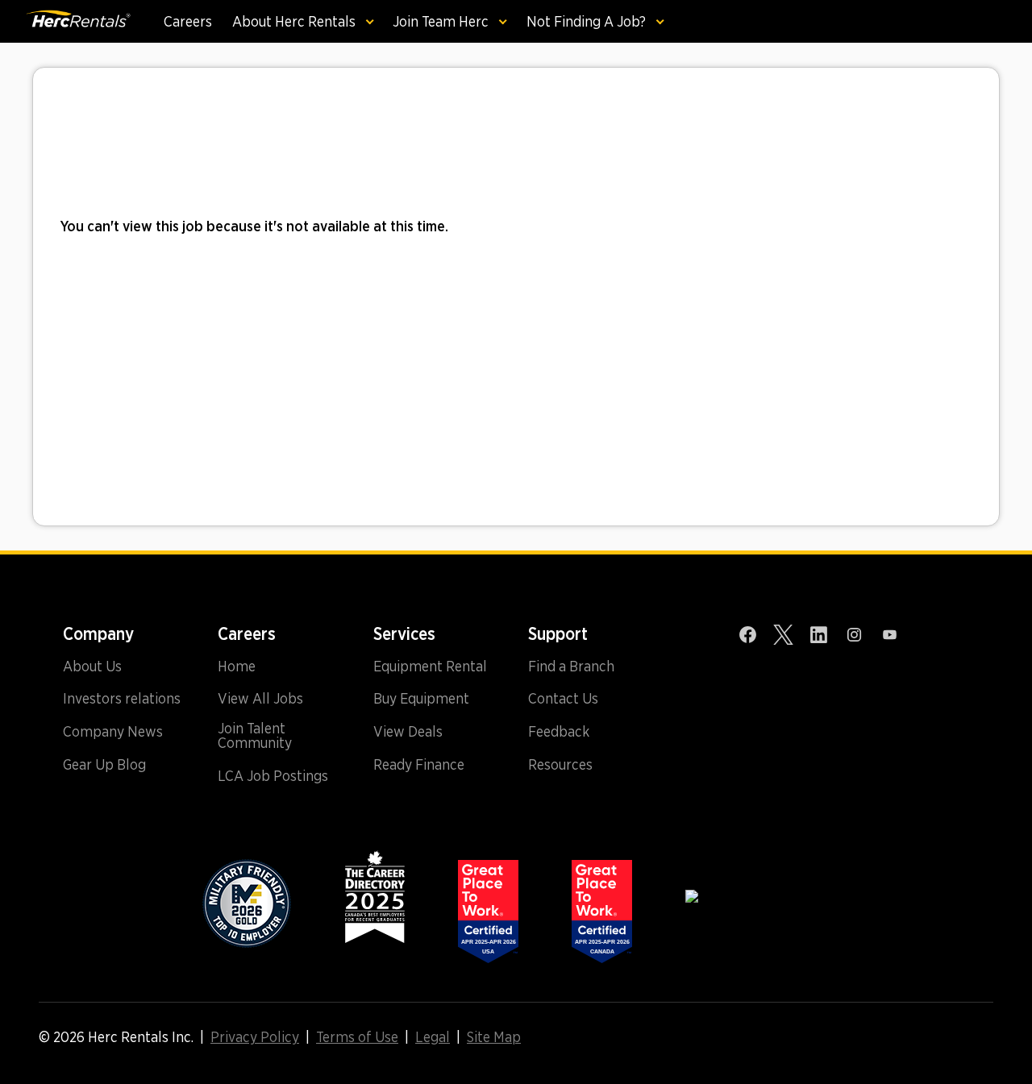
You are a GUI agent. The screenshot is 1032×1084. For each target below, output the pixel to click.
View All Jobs (260, 699)
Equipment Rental (430, 666)
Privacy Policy (254, 1037)
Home (237, 666)
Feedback (558, 732)
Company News (113, 732)
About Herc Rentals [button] (295, 21)
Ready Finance (418, 765)
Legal (432, 1037)
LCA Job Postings (273, 776)
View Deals (408, 732)
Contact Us (563, 699)
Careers (188, 21)
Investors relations (122, 699)
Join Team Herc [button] (442, 21)
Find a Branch (571, 666)
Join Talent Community (255, 735)
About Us (92, 666)
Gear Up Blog (104, 765)
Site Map (494, 1037)
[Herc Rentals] (65, 21)
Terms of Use (357, 1037)
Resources (560, 765)
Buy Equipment (421, 699)
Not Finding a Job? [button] (587, 21)
